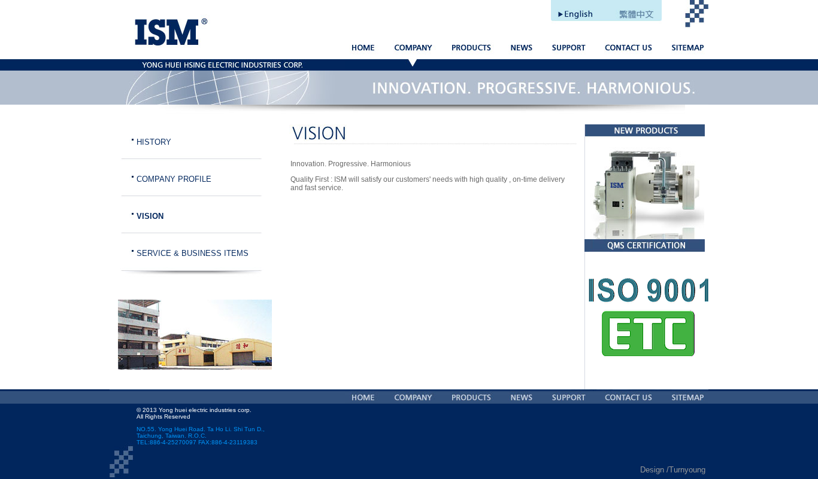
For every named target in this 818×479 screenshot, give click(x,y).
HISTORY (154, 142)
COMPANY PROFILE (174, 179)
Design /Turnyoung (672, 469)
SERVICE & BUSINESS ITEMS (193, 253)
